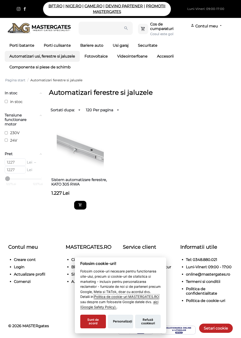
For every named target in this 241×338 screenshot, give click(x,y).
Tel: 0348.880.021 (201, 259)
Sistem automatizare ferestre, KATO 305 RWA (79, 181)
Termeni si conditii (203, 281)
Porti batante (21, 45)
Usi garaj (121, 45)
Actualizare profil (29, 274)
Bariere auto (91, 45)
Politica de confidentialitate (201, 291)
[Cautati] (126, 28)
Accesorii (165, 56)
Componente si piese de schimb (40, 67)
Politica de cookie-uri (205, 300)
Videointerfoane (132, 56)
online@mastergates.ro (208, 274)
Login (19, 267)
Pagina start (15, 80)
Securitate (147, 45)
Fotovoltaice (96, 56)
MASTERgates (35, 326)
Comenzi (22, 281)
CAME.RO (93, 6)
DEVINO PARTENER (124, 6)
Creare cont (25, 259)
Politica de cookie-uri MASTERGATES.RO (126, 297)
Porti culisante (57, 45)
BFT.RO (55, 6)
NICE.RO (73, 6)
